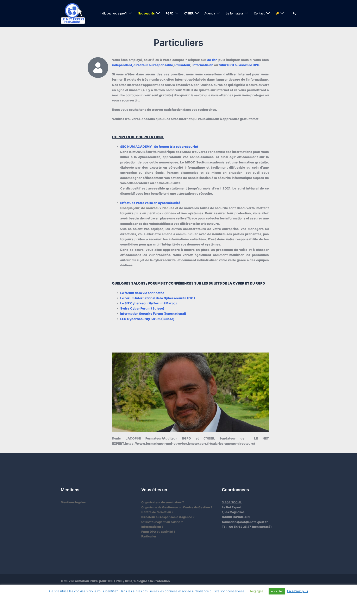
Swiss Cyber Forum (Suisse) (142, 308)
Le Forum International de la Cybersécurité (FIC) (157, 298)
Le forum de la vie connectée (142, 293)
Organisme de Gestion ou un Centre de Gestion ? (176, 507)
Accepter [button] (277, 591)
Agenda (209, 13)
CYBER (189, 13)
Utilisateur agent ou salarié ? (162, 522)
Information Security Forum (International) (153, 314)
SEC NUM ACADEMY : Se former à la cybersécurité (159, 147)
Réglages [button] (256, 591)
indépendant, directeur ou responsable (142, 65)
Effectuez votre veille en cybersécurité (150, 203)
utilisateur (182, 65)
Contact (259, 13)
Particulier (148, 536)
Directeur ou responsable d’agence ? (167, 517)
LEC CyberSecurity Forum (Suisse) (147, 319)
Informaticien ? (152, 526)
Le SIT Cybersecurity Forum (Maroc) (148, 303)
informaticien (203, 65)
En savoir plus (297, 591)
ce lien (212, 60)
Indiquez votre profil (113, 13)
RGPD (169, 13)
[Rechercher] (294, 13)
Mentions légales (73, 502)
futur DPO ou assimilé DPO (239, 65)
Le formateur (234, 13)
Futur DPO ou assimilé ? (158, 531)
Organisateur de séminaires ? (162, 502)
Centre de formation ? (157, 512)
